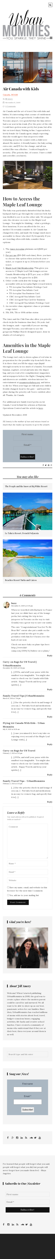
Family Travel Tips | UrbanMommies (23, 695)
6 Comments (11, 106)
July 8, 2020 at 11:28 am (11, 729)
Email (27, 444)
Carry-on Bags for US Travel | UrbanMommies (19, 663)
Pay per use (11, 255)
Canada (6, 95)
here (40, 408)
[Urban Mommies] (26, 39)
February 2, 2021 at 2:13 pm (12, 784)
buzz (13, 603)
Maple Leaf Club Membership (19, 268)
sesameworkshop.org (29, 382)
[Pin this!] (48, 465)
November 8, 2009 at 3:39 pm (22, 606)
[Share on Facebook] (43, 465)
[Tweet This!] (46, 465)
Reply (49, 655)
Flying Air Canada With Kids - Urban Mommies (24, 725)
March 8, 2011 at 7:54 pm (11, 698)
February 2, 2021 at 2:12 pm (12, 753)
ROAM (14, 95)
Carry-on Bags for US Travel (19, 750)
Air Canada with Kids (21, 89)
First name (27, 434)
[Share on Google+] (51, 465)
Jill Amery (9, 99)
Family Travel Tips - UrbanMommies (24, 781)
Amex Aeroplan (17, 249)
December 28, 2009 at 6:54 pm (14, 668)
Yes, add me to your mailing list (24, 895)
